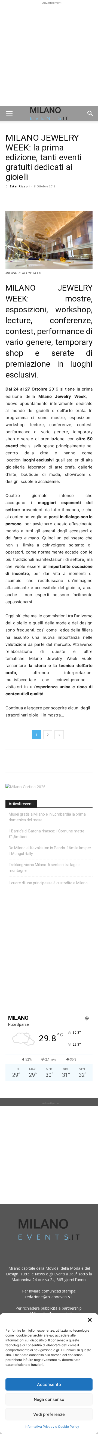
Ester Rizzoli (20, 186)
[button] (90, 1320)
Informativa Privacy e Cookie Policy (52, 1426)
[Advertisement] (49, 54)
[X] (23, 198)
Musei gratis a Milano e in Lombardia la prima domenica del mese (47, 817)
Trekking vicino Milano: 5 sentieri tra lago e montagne (45, 868)
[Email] (61, 198)
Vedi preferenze (49, 1414)
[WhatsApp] (35, 198)
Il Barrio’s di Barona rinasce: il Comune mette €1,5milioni (46, 834)
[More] (73, 198)
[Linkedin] (48, 198)
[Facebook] (10, 198)
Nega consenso (49, 1399)
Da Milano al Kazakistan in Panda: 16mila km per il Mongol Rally (50, 851)
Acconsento (49, 1384)
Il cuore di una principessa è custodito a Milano (48, 883)
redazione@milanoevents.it (49, 1296)
